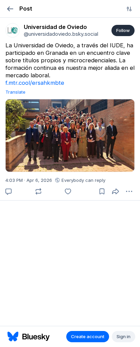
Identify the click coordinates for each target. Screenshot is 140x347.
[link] (12, 30)
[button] (10, 8)
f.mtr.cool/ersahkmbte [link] (34, 82)
